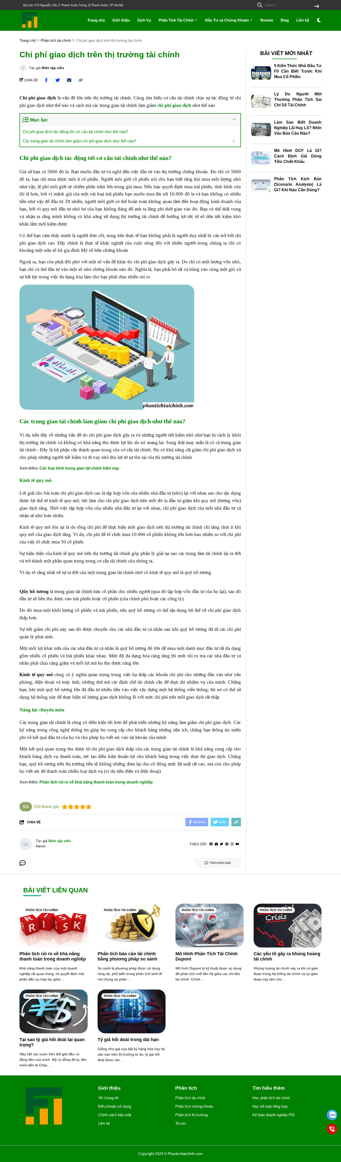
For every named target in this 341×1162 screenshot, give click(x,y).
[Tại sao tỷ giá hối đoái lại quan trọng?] (53, 1011)
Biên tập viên (53, 68)
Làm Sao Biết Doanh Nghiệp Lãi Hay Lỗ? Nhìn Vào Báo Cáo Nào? (298, 127)
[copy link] (81, 80)
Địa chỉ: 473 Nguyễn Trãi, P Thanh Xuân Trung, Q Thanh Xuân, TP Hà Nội (73, 5)
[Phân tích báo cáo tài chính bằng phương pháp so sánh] (132, 925)
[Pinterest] (226, 844)
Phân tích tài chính (42, 910)
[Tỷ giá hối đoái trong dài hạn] (132, 1011)
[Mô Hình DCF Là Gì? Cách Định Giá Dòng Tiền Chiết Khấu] (261, 158)
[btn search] (317, 6)
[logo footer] (55, 1106)
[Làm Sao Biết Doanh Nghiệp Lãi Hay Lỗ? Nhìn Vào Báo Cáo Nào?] (261, 130)
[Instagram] (232, 844)
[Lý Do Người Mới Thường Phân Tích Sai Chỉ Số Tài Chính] (261, 101)
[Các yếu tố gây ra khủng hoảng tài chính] (288, 925)
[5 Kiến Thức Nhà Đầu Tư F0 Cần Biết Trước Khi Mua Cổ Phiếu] (261, 73)
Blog (285, 20)
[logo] (29, 27)
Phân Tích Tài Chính (177, 20)
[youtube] (237, 844)
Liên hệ (302, 20)
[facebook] (211, 844)
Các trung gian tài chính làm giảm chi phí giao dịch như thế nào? (79, 141)
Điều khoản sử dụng (114, 1106)
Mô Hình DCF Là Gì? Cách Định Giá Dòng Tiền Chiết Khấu (298, 156)
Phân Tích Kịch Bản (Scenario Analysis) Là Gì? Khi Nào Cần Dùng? (298, 184)
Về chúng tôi (108, 1098)
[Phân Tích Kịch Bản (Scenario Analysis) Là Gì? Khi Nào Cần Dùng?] (261, 186)
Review (266, 20)
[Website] (216, 844)
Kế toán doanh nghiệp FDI (273, 1115)
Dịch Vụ (144, 20)
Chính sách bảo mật (114, 1115)
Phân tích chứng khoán (194, 1106)
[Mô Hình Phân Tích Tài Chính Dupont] (209, 925)
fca (143, 663)
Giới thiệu (121, 20)
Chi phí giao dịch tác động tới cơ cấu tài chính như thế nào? (75, 132)
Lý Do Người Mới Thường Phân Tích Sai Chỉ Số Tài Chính (298, 99)
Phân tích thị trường (191, 1115)
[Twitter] (221, 844)
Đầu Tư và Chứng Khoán (227, 20)
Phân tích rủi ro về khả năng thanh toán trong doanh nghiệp (96, 782)
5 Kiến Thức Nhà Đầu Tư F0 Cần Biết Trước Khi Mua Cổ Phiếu (298, 71)
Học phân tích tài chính (271, 1098)
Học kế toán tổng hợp (270, 1106)
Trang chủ (96, 20)
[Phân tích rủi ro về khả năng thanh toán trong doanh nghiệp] (53, 925)
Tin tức (180, 1123)
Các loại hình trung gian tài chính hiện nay (79, 468)
